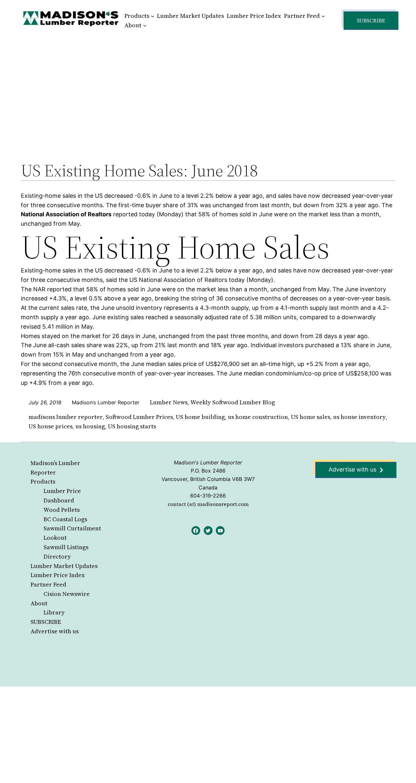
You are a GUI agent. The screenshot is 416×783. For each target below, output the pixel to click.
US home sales (310, 417)
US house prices (50, 426)
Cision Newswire (67, 594)
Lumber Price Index (58, 575)
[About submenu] (145, 25)
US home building (200, 417)
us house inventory (359, 417)
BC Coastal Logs (65, 519)
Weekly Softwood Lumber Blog (232, 402)
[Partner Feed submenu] (323, 16)
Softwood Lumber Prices (139, 417)
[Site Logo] (71, 18)
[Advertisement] (208, 89)
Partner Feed (48, 584)
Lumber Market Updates (64, 566)
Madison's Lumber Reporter (208, 462)
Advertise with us (55, 631)
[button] (371, 20)
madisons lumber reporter (66, 417)
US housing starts (132, 426)
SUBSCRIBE (46, 622)
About (39, 603)
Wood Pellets (62, 510)
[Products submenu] (152, 16)
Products (43, 481)
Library (54, 612)
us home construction (258, 417)
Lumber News (169, 402)
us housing (90, 426)
